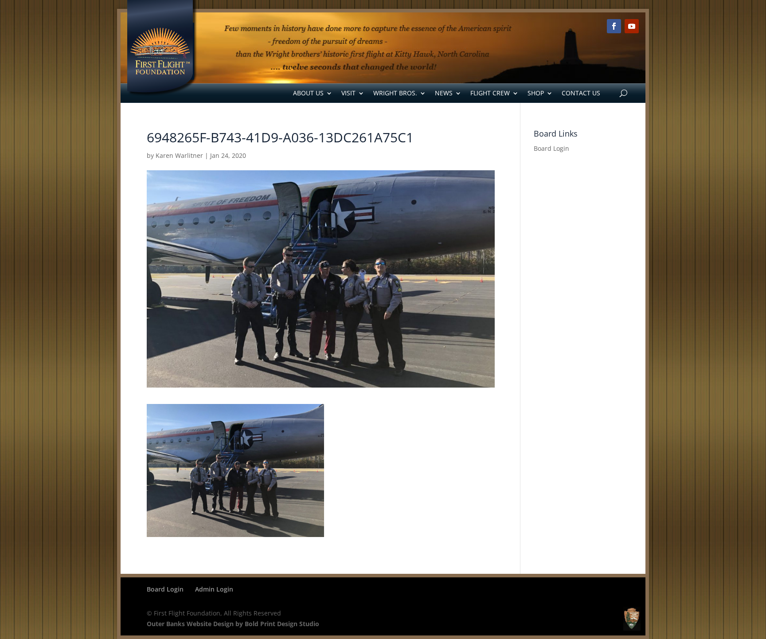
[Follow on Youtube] (632, 26)
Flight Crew (490, 93)
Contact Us (581, 93)
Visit (348, 93)
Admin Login (214, 589)
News (444, 93)
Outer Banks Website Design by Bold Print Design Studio (233, 623)
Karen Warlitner (179, 155)
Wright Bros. (395, 93)
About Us (308, 93)
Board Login (551, 148)
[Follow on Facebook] (614, 26)
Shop (536, 93)
